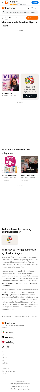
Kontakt (4, 358)
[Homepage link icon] (2, 316)
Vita (20, 299)
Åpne (35, 3)
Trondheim (10, 283)
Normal (25, 299)
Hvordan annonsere (8, 371)
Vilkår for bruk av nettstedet (20, 386)
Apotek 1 (14, 299)
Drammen (33, 283)
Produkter (5, 363)
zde (14, 278)
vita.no (12, 309)
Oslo (3, 283)
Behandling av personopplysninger (20, 389)
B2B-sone (5, 374)
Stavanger (19, 283)
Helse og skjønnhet (9, 294)
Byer (3, 360)
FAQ (3, 355)
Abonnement (33, 18)
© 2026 (20, 381)
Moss (26, 283)
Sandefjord (6, 286)
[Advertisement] (20, 51)
